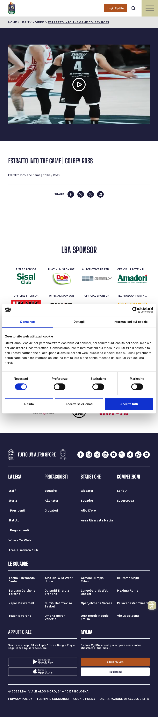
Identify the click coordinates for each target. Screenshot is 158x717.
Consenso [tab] (27, 321)
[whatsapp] (80, 194)
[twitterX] (121, 454)
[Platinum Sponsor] (61, 278)
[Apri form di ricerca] (133, 8)
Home (12, 22)
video (39, 22)
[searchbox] (79, 5)
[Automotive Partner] (97, 278)
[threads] (97, 454)
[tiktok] (130, 454)
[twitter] (90, 194)
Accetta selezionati (79, 404)
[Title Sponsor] (26, 278)
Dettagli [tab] (79, 321)
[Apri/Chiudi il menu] (150, 8)
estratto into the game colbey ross (78, 22)
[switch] (59, 386)
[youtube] (113, 454)
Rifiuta (29, 404)
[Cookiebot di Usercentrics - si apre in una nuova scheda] (135, 310)
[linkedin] (100, 194)
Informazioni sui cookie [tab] (131, 321)
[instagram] (89, 454)
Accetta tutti (129, 404)
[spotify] (146, 454)
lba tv (26, 22)
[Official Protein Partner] (132, 278)
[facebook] (70, 194)
